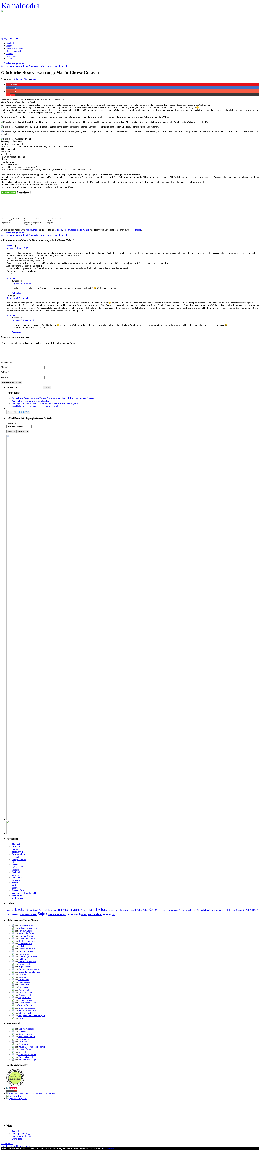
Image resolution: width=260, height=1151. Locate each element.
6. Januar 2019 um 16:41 (22, 283)
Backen (20, 909)
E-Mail (5, 372)
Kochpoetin (23, 974)
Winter (86, 230)
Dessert (15, 857)
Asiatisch (16, 846)
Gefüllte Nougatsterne (12, 63)
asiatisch (10, 910)
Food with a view (25, 951)
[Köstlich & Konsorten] (15, 1085)
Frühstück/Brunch (20, 867)
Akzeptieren (108, 1148)
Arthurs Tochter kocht (27, 928)
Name (4, 367)
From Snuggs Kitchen (27, 956)
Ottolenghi (200, 910)
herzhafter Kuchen (111, 910)
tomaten (55, 914)
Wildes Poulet (24, 1013)
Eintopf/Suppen (19, 859)
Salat (242, 909)
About (9, 46)
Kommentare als (21, 1136)
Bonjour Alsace (25, 930)
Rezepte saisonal (13, 51)
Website (4, 377)
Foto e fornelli (24, 954)
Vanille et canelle (26, 1057)
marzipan (175, 910)
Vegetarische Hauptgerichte (24, 893)
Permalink (136, 230)
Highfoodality (24, 966)
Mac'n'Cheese (69, 230)
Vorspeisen (17, 895)
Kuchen (15, 882)
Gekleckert (23, 959)
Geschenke (17, 877)
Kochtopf (22, 977)
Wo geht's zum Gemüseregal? (31, 1015)
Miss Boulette (24, 990)
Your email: (11, 423)
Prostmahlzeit (24, 995)
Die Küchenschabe (26, 941)
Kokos (145, 910)
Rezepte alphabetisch (15, 48)
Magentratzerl (24, 987)
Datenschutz (11, 58)
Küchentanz (23, 979)
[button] (11, 84)
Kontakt (9, 53)
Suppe (34, 915)
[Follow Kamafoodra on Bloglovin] (18, 413)
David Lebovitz (25, 1034)
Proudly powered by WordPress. (15, 1146)
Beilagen (16, 849)
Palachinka (23, 1044)
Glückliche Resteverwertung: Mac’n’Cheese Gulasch (35, 406)
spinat (29, 915)
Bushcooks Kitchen (26, 933)
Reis (237, 910)
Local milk (23, 1041)
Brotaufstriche (18, 852)
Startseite (10, 43)
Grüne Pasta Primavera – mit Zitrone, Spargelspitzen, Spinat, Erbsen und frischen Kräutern (53, 398)
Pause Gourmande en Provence (32, 1047)
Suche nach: (11, 387)
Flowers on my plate (27, 948)
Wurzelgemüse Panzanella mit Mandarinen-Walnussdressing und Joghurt (35, 66)
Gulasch (58, 230)
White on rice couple (27, 1059)
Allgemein (16, 844)
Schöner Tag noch (26, 1000)
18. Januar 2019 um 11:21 (17, 298)
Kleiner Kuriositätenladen (29, 972)
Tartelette (22, 1052)
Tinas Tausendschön (27, 1008)
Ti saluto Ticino (25, 1005)
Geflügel (16, 872)
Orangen (182, 910)
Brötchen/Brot (18, 854)
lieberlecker (23, 984)
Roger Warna (24, 997)
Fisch (14, 862)
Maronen (169, 910)
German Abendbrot (27, 961)
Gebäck (15, 869)
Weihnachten (17, 898)
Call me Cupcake (26, 1029)
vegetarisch (74, 914)
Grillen (85, 910)
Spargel (23, 914)
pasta (79, 230)
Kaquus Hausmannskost (29, 969)
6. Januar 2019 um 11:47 (17, 248)
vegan (63, 914)
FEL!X (9, 245)
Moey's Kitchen (25, 992)
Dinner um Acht (25, 943)
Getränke (16, 880)
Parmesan (215, 910)
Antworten (10, 278)
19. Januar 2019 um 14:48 (23, 320)
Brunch (35, 910)
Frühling (61, 909)
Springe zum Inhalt (9, 38)
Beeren (29, 910)
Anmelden (16, 1131)
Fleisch (29, 230)
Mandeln (162, 910)
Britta (33, 79)
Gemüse (15, 875)
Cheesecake (43, 910)
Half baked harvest (26, 1036)
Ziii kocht (22, 1018)
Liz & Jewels (23, 1039)
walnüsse (84, 915)
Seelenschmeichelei (27, 1002)
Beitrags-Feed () (21, 1133)
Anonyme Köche (25, 925)
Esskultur (22, 946)
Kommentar (6, 362)
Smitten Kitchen (25, 1049)
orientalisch (191, 910)
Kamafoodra (20, 5)
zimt (113, 915)
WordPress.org (19, 1138)
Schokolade (252, 909)
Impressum (11, 56)
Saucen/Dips (18, 890)
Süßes (42, 914)
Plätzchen (230, 910)
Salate (15, 887)
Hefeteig (92, 910)
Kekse (139, 910)
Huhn (120, 910)
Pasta (35, 230)
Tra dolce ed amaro (27, 1010)
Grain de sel (24, 964)
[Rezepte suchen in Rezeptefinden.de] (14, 1096)
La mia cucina (24, 982)
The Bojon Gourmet (27, 1054)
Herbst (100, 909)
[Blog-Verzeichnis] (11, 1088)
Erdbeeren (52, 910)
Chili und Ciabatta (26, 938)
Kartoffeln (133, 910)
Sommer (12, 914)
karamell (126, 910)
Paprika (208, 910)
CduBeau (22, 1031)
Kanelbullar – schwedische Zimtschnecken (30, 401)
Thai (49, 915)
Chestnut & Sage (25, 936)
